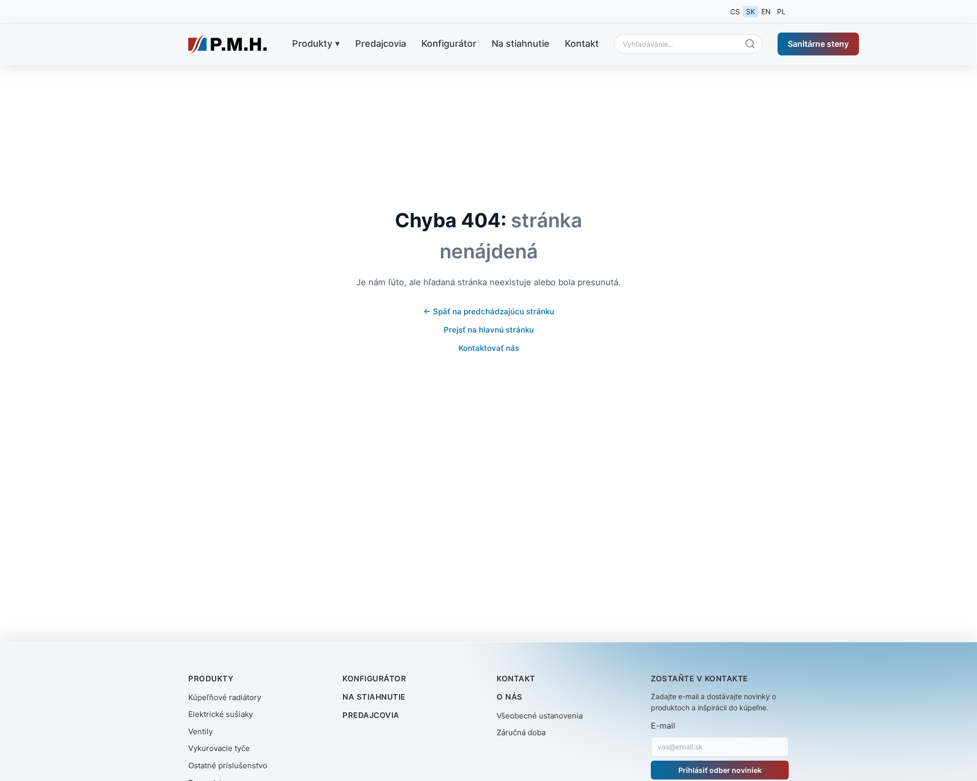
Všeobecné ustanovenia (540, 715)
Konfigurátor (448, 43)
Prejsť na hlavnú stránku (489, 330)
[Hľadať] (752, 44)
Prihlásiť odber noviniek (720, 770)
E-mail (663, 725)
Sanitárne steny (818, 43)
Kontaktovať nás (488, 348)
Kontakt (582, 43)
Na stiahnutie (521, 43)
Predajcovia (380, 43)
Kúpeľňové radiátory (224, 697)
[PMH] (227, 44)
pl (781, 11)
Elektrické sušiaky (220, 714)
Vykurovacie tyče (219, 748)
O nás (510, 697)
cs (735, 11)
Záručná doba (521, 732)
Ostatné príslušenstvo (227, 765)
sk (750, 11)
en (766, 11)
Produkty (312, 43)
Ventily (200, 731)
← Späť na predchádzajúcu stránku (488, 311)
